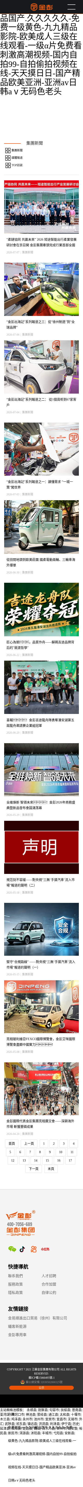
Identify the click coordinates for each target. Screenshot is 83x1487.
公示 (41, 1387)
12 (12, 1160)
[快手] (34, 1249)
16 (58, 1160)
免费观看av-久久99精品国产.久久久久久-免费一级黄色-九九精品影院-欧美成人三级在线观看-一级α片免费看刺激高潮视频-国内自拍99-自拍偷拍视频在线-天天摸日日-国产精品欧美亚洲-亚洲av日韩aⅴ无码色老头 (41, 50)
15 (47, 1160)
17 (70, 1160)
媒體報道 (17, 157)
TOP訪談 (17, 165)
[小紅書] (45, 1249)
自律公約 (49, 1293)
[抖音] (22, 1249)
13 (24, 1160)
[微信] (12, 1249)
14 (35, 1160)
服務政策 (15, 1284)
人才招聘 (49, 1276)
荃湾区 (5, 1414)
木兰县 (5, 1419)
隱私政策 (15, 1293)
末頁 (51, 1169)
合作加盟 (49, 1284)
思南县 (77, 1410)
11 (72, 1152)
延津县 (5, 1428)
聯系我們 (15, 1276)
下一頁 (34, 1169)
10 (60, 1152)
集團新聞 (17, 150)
